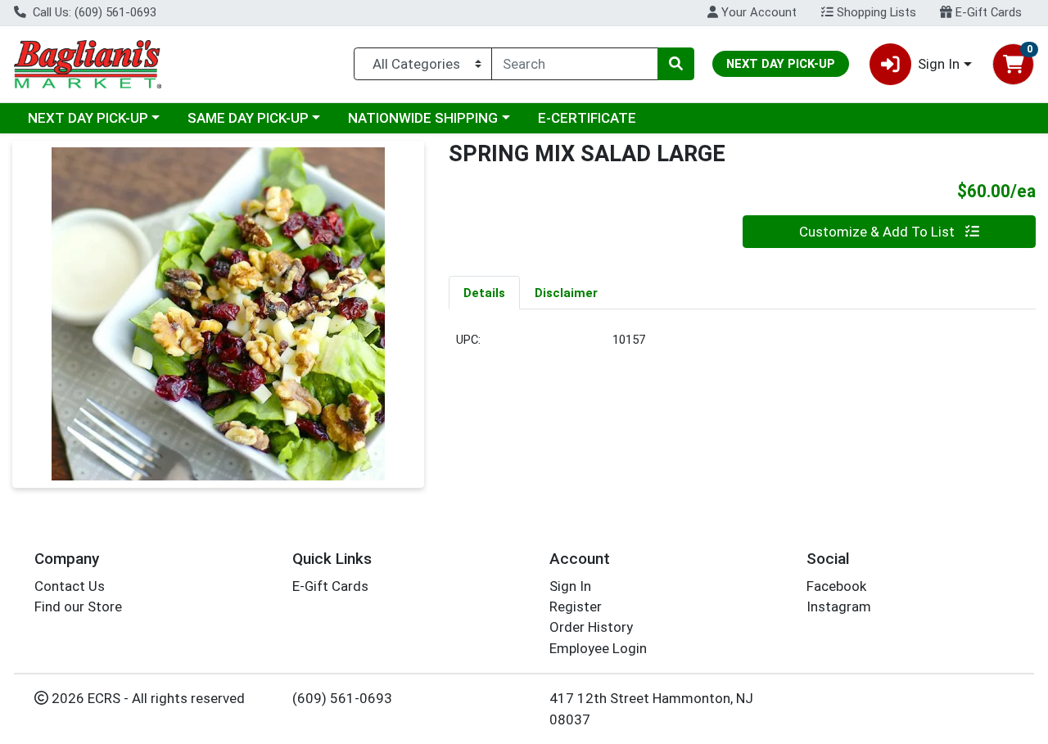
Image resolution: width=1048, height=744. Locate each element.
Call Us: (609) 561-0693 (92, 12)
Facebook (836, 586)
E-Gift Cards (987, 12)
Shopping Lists (874, 12)
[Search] (675, 63)
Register (575, 606)
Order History (591, 627)
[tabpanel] (742, 347)
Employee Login (598, 648)
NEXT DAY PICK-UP (88, 118)
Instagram (838, 606)
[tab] (484, 292)
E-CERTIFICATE (587, 118)
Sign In (570, 586)
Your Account (757, 12)
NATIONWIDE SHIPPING (423, 118)
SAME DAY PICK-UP (248, 118)
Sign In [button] (939, 64)
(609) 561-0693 (342, 698)
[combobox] (574, 63)
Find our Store (78, 606)
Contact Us (69, 586)
